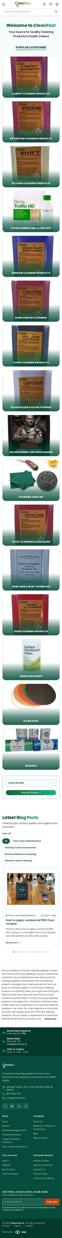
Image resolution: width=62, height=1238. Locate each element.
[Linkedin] (26, 1106)
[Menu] (3, 4)
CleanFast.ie (17, 1223)
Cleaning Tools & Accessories (20, 847)
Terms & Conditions (43, 1178)
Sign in (5, 1160)
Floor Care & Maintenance (27, 841)
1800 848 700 (13, 1093)
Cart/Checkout (10, 1173)
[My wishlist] (51, 4)
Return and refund (42, 1165)
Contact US (39, 1169)
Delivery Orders (41, 1160)
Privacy (6, 1225)
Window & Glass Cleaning (18, 860)
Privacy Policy (40, 1173)
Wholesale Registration (14, 1130)
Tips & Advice (40, 1137)
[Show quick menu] (56, 1234)
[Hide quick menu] (58, 1227)
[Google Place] (19, 1106)
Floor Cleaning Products (14, 1146)
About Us (38, 1121)
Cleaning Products (11, 1134)
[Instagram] (12, 1106)
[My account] (44, 4)
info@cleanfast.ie (15, 1098)
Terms (17, 1225)
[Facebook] (5, 1106)
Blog (35, 1133)
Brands (5, 1125)
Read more (50, 1018)
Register (6, 1165)
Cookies (29, 1225)
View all (6, 833)
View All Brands (29, 792)
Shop (4, 1121)
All (6, 841)
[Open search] (56, 11)
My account (8, 1169)
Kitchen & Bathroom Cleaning (20, 854)
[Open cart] (57, 4)
